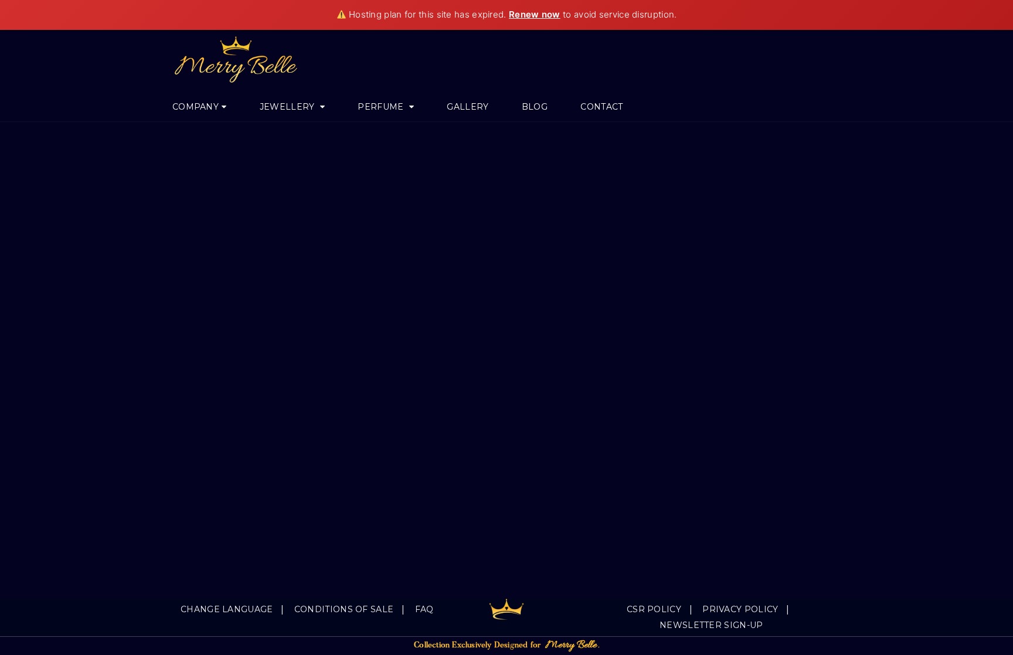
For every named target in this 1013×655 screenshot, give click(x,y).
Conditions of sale (343, 609)
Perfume (382, 106)
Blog (535, 106)
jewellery (288, 106)
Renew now (534, 14)
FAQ (424, 609)
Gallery (467, 106)
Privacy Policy (740, 609)
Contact (601, 106)
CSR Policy (654, 609)
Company (195, 106)
